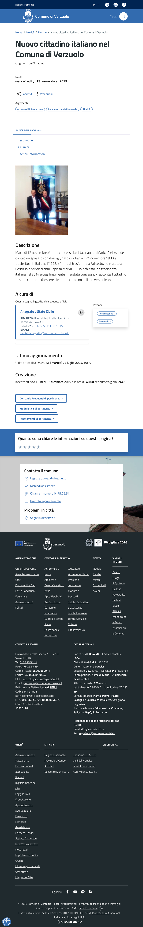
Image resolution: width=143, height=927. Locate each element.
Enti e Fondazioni (25, 591)
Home (18, 32)
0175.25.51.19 (29, 666)
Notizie (42, 32)
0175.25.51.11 (28, 662)
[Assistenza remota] (100, 908)
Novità (30, 32)
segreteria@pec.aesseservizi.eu (97, 733)
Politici (19, 607)
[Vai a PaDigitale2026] (106, 542)
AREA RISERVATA (71, 922)
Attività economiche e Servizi (119, 616)
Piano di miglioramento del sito (25, 782)
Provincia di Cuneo (55, 760)
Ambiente (50, 580)
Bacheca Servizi (24, 833)
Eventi (116, 572)
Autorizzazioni (52, 602)
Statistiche (21, 872)
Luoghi (116, 578)
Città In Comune (88, 908)
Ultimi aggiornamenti (27, 866)
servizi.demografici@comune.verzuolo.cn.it (44, 333)
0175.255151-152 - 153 (49, 326)
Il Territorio (118, 583)
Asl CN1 (49, 766)
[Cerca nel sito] (123, 16)
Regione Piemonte (24, 4)
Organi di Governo (25, 568)
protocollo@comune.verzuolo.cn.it (42, 683)
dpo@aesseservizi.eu (93, 729)
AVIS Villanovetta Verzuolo (88, 772)
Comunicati (99, 585)
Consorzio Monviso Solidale (60, 772)
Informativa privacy (26, 844)
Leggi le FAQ (22, 794)
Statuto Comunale (26, 838)
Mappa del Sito (24, 877)
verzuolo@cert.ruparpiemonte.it (41, 679)
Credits (19, 861)
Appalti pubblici (53, 596)
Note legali (21, 849)
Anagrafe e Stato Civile (37, 311)
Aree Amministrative (27, 574)
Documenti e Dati (25, 585)
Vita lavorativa (76, 630)
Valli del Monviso (82, 760)
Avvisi (96, 591)
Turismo (72, 624)
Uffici (18, 580)
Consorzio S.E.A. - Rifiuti (86, 755)
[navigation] (7, 16)
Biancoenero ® (100, 913)
